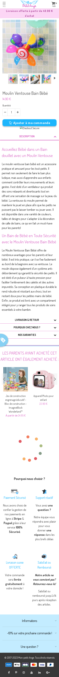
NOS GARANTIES (27, 334)
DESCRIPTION (27, 136)
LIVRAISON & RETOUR (27, 319)
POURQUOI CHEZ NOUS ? (27, 327)
